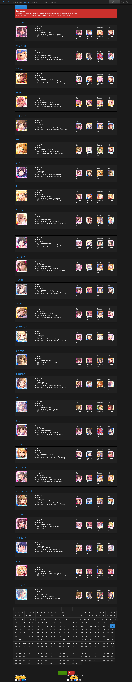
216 (68, 636)
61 (26, 616)
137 (24, 626)
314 (95, 650)
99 (63, 619)
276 (29, 646)
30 (15, 612)
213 (55, 636)
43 (63, 612)
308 (68, 650)
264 (77, 643)
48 (81, 612)
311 (82, 650)
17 (70, 609)
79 (92, 616)
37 (41, 612)
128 (86, 622)
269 (99, 643)
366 (20, 660)
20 (81, 609)
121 (55, 622)
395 (46, 663)
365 (16, 660)
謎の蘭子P (21, 279)
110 (111, 619)
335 (86, 653)
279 (42, 646)
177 (99, 629)
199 (95, 633)
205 (20, 636)
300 (33, 650)
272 (112, 643)
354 (68, 657)
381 (86, 660)
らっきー (20, 443)
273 (16, 646)
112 (16, 622)
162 (33, 629)
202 (108, 633)
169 (64, 629)
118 (42, 622)
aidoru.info (5, 2)
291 (95, 646)
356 (77, 657)
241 (77, 640)
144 (55, 626)
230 (29, 640)
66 (44, 616)
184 (29, 633)
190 (55, 633)
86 (15, 619)
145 (60, 626)
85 (114, 616)
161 (29, 629)
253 (29, 643)
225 (108, 636)
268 (95, 643)
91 (33, 619)
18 (74, 609)
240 (73, 640)
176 (95, 629)
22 (89, 609)
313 (90, 650)
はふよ (19, 561)
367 (24, 660)
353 (64, 657)
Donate (71, 673)
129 (90, 622)
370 (38, 660)
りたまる (20, 256)
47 (78, 612)
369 (33, 660)
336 (90, 653)
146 (64, 626)
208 (33, 636)
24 (96, 609)
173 (82, 629)
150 (82, 626)
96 (52, 619)
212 (51, 636)
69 (55, 616)
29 (115, 609)
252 (24, 643)
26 (104, 609)
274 (20, 646)
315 (99, 650)
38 (44, 612)
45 (70, 612)
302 (42, 650)
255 (38, 643)
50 (89, 612)
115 (29, 622)
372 (46, 660)
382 (90, 660)
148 (73, 626)
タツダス (20, 584)
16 (67, 609)
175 (90, 629)
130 (95, 622)
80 (96, 616)
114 (24, 622)
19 (78, 609)
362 (104, 657)
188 (46, 633)
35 (33, 612)
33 (26, 612)
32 (22, 612)
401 (73, 663)
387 (112, 660)
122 (60, 622)
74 (74, 616)
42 (59, 612)
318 (112, 650)
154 (99, 626)
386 (108, 660)
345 (29, 657)
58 (15, 616)
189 (51, 633)
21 (85, 609)
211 (46, 636)
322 (29, 653)
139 (33, 626)
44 (67, 612)
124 (68, 622)
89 (26, 619)
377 (68, 660)
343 (20, 657)
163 (38, 629)
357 (82, 657)
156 (108, 626)
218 (77, 636)
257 (46, 643)
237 (60, 640)
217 (73, 636)
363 (108, 657)
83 (107, 616)
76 (81, 616)
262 (68, 643)
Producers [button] (27, 2)
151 (86, 626)
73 (70, 616)
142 (46, 626)
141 (42, 626)
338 (99, 653)
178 (104, 629)
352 (60, 657)
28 (111, 609)
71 (63, 616)
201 (104, 633)
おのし (19, 162)
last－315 (21, 467)
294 (108, 646)
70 (59, 616)
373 (51, 660)
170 (68, 629)
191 (60, 633)
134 (112, 622)
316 (104, 650)
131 (99, 622)
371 (42, 660)
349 (46, 657)
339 (104, 653)
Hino (18, 139)
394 (42, 663)
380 (82, 660)
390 (24, 663)
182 (20, 633)
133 (108, 622)
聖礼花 (19, 69)
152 (90, 626)
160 (24, 629)
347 (38, 657)
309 (73, 650)
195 (77, 633)
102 (76, 619)
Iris (17, 186)
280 (46, 646)
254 (33, 643)
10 (45, 609)
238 (64, 640)
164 (42, 629)
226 (112, 636)
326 (46, 653)
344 (24, 657)
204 (16, 636)
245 (95, 640)
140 (38, 626)
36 (37, 612)
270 (104, 643)
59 (19, 616)
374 (55, 660)
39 (48, 612)
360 (95, 657)
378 (73, 660)
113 (20, 622)
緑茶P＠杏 (21, 45)
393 (38, 663)
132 (104, 622)
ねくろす (20, 514)
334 (82, 653)
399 (64, 663)
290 (90, 646)
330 (64, 653)
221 (90, 636)
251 (20, 643)
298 (24, 650)
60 (22, 616)
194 (73, 633)
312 (86, 650)
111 (115, 619)
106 (93, 619)
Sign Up (128, 2)
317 (108, 650)
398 (60, 663)
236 (55, 640)
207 (29, 636)
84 (111, 616)
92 (37, 619)
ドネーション (62, 673)
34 (30, 612)
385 (104, 660)
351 (55, 657)
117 (38, 622)
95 (48, 619)
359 (90, 657)
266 (86, 643)
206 (24, 636)
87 (19, 619)
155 (104, 626)
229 (24, 640)
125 (73, 622)
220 (86, 636)
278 (38, 646)
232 (38, 640)
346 (33, 657)
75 (78, 616)
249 (112, 640)
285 (68, 646)
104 (85, 619)
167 (55, 629)
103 (80, 619)
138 (29, 626)
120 (51, 622)
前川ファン (21, 115)
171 (73, 629)
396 (51, 663)
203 (112, 633)
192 (64, 633)
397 (55, 663)
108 (102, 619)
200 (99, 633)
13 (56, 609)
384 (99, 660)
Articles (47, 2)
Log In (123, 2)
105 (89, 619)
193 (68, 633)
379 (77, 660)
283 (60, 646)
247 (104, 640)
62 (30, 616)
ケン (18, 397)
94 (44, 619)
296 (16, 650)
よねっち (20, 22)
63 (33, 616)
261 (64, 643)
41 (55, 612)
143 (51, 626)
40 (52, 612)
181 (16, 633)
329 (60, 653)
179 (108, 629)
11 (48, 609)
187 (42, 633)
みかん (19, 303)
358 (86, 657)
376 (64, 660)
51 (92, 612)
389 (20, 663)
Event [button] (34, 2)
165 (46, 629)
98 (59, 619)
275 (24, 646)
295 (112, 646)
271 (108, 643)
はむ (18, 420)
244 (90, 640)
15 (63, 609)
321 (24, 653)
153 (95, 626)
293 (104, 646)
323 (33, 653)
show (19, 92)
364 (112, 657)
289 (86, 646)
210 (42, 636)
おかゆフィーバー (25, 490)
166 (51, 629)
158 (16, 629)
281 (51, 646)
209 (38, 636)
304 (51, 650)
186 (38, 633)
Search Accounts (21, 7)
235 (51, 640)
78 (89, 616)
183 (24, 633)
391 (29, 663)
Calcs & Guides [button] (16, 2)
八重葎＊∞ (21, 537)
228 (20, 640)
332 (73, 653)
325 (42, 653)
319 (16, 653)
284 (64, 646)
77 (85, 616)
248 (108, 640)
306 (60, 650)
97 (55, 619)
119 (46, 622)
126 (77, 622)
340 (108, 653)
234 (46, 640)
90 (30, 619)
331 (68, 653)
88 (22, 619)
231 (33, 640)
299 (29, 650)
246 (99, 640)
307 (64, 650)
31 (19, 612)
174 (86, 629)
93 (41, 619)
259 (55, 643)
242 (82, 640)
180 (112, 629)
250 (16, 643)
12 (52, 609)
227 (16, 640)
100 (67, 619)
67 (48, 616)
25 (100, 609)
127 (82, 622)
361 (99, 657)
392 (33, 663)
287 (77, 646)
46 (74, 612)
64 (37, 616)
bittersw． (21, 373)
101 (71, 619)
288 (82, 646)
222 (95, 636)
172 (77, 629)
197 (86, 633)
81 (100, 616)
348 (42, 657)
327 (51, 653)
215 (64, 636)
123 (64, 622)
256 (42, 643)
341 (112, 653)
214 (60, 636)
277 (33, 646)
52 (96, 612)
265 (82, 643)
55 (107, 612)
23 (92, 609)
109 (107, 619)
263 (73, 643)
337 (95, 653)
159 (20, 629)
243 (86, 640)
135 (16, 626)
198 (90, 633)
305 (55, 650)
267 (90, 643)
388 (16, 663)
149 (77, 626)
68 (52, 616)
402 (77, 663)
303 (46, 650)
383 (95, 660)
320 (20, 653)
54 (103, 612)
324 (38, 653)
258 (51, 643)
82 (103, 616)
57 (114, 612)
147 (68, 626)
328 (55, 653)
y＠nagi (20, 350)
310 (77, 650)
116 (33, 622)
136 (20, 626)
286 (73, 646)
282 (55, 646)
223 (99, 636)
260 (60, 643)
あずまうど (21, 326)
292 (99, 646)
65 (41, 616)
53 (100, 612)
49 (85, 612)
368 (29, 660)
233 (42, 640)
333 (77, 653)
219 (82, 636)
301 (38, 650)
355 (73, 657)
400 (68, 663)
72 (67, 616)
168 (60, 629)
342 (16, 657)
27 (107, 609)
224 (104, 636)
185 (33, 633)
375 (60, 660)
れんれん (20, 209)
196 (82, 633)
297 (20, 650)
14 (59, 609)
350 (51, 657)
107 (98, 619)
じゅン (19, 233)
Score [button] (40, 2)
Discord (52, 2)
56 (111, 612)
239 (68, 640)
